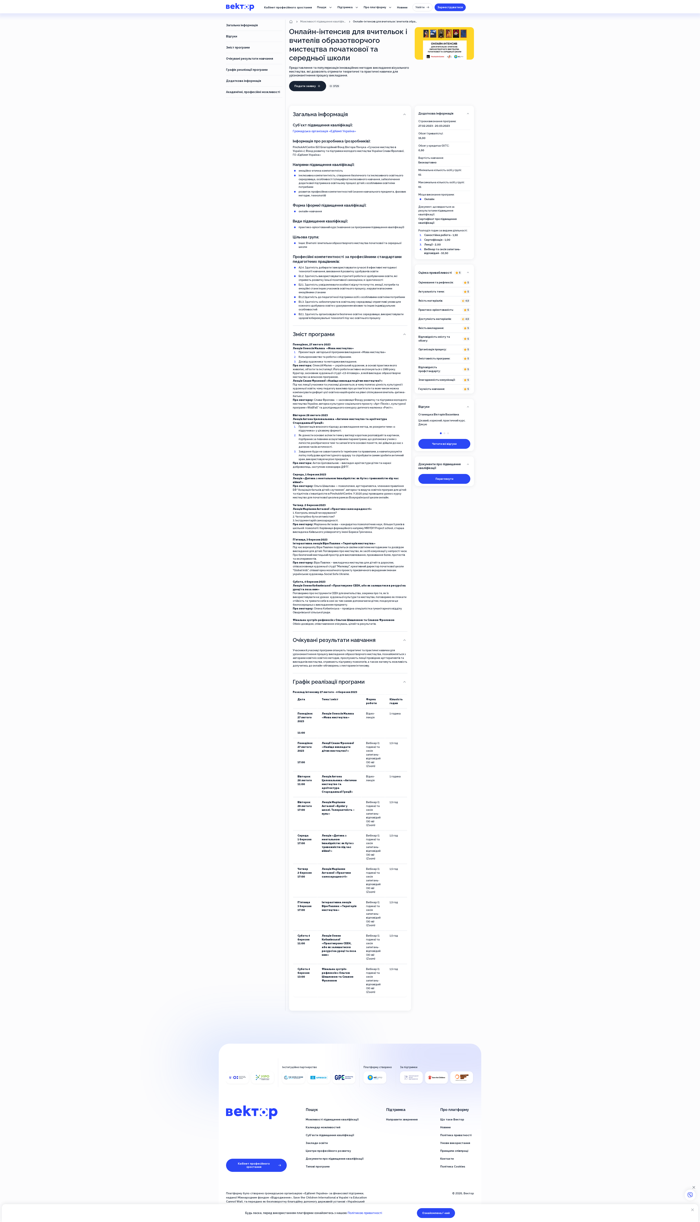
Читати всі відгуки (444, 443)
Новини (402, 7)
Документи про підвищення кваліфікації (439, 466)
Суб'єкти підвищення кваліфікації (330, 1135)
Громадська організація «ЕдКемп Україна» (324, 131)
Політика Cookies (452, 1166)
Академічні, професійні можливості (253, 92)
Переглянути (444, 478)
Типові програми (318, 1166)
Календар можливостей (323, 1127)
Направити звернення (402, 1119)
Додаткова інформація (243, 81)
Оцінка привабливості (439, 272)
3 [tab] (448, 433)
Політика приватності (456, 1135)
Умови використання (455, 1143)
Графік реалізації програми (247, 69)
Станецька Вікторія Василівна (438, 414)
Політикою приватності (365, 1213)
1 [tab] (441, 433)
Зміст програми (238, 47)
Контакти (447, 1158)
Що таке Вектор (452, 1119)
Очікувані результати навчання (249, 58)
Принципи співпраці (454, 1151)
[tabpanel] (444, 419)
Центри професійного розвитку (328, 1151)
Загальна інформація (242, 25)
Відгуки (231, 36)
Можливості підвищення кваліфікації (323, 21)
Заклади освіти (317, 1143)
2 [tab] (444, 433)
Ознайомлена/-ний (436, 1213)
